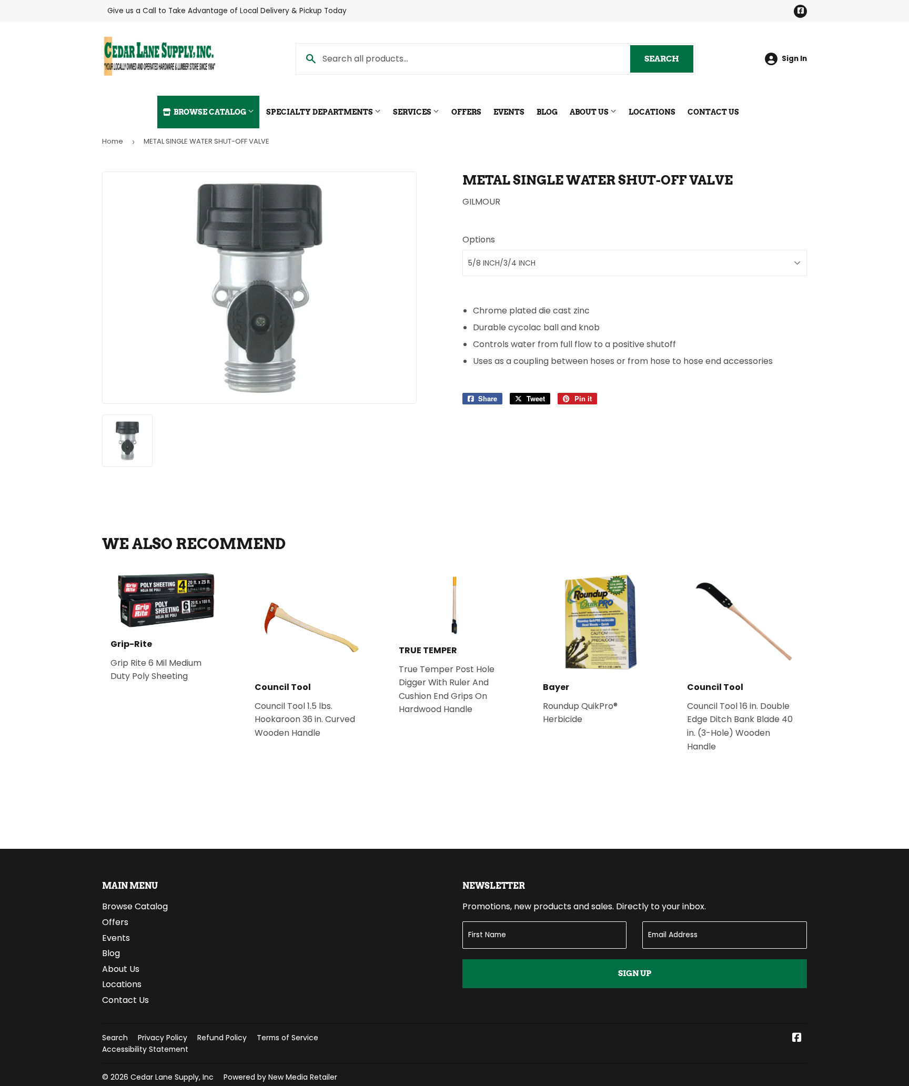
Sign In (794, 59)
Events (508, 112)
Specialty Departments (320, 112)
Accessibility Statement (145, 1049)
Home (112, 141)
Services (413, 112)
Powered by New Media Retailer (280, 1077)
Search (668, 59)
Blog (547, 112)
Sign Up (634, 973)
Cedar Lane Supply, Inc (172, 1077)
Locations (652, 112)
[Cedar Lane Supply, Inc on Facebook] (797, 1038)
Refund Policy (222, 1037)
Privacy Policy (162, 1037)
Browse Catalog (210, 112)
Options (478, 240)
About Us (590, 112)
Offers (466, 112)
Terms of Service (287, 1037)
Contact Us (713, 112)
